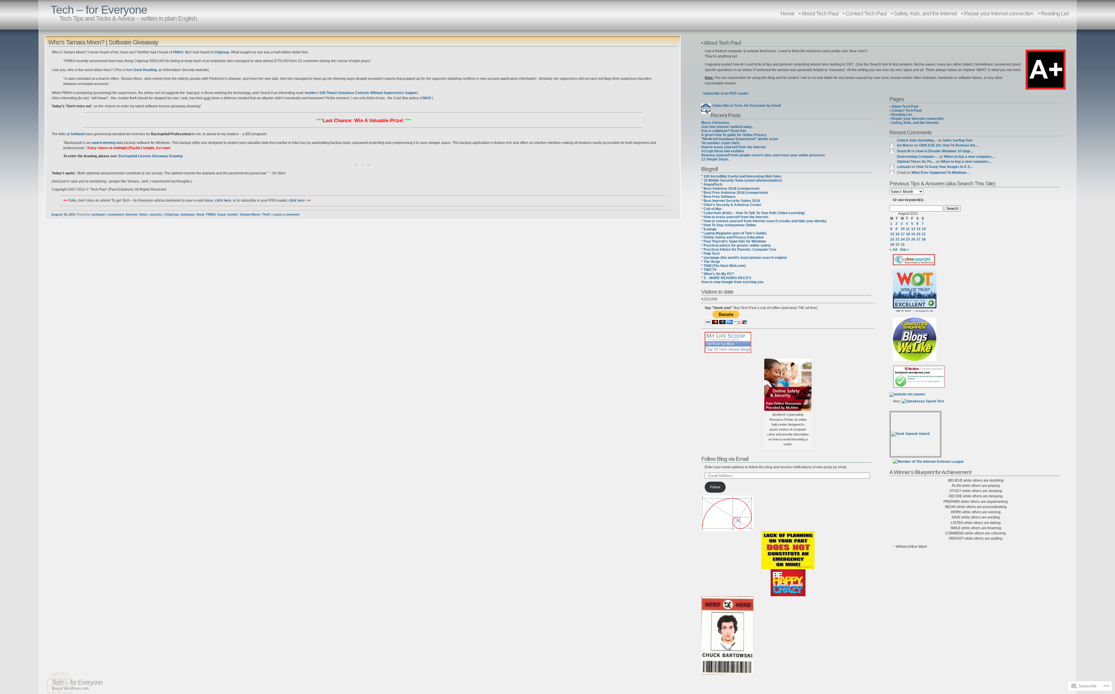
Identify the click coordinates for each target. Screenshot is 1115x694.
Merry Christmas (715, 123)
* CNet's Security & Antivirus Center (731, 205)
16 (897, 234)
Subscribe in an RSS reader (726, 93)
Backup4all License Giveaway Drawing (150, 156)
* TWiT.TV (709, 270)
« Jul (893, 249)
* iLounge (709, 229)
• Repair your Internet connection (997, 13)
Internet (132, 214)
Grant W (903, 151)
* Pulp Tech (710, 254)
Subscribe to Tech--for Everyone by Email (746, 106)
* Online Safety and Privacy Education (732, 237)
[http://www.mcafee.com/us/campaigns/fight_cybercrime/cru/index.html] (788, 384)
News (143, 214)
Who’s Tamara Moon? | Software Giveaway (103, 42)
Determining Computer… (917, 157)
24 (903, 239)
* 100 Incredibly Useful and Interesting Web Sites (741, 176)
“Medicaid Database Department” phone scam (739, 139)
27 (918, 239)
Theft (266, 214)
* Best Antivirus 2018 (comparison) (730, 189)
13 (918, 229)
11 (908, 229)
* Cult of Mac (711, 209)
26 (913, 239)
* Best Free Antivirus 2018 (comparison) (734, 193)
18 (908, 234)
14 (924, 229)
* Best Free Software (718, 197)
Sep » (904, 249)
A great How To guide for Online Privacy (734, 135)
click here (223, 200)
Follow (715, 487)
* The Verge (710, 262)
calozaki (904, 167)
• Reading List (1053, 13)
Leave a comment (286, 214)
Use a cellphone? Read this (723, 131)
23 (897, 239)
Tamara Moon (250, 214)
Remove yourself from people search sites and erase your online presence (763, 155)
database (188, 214)
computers (115, 214)
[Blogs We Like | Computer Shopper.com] (914, 360)
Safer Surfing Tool (957, 140)
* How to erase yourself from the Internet (734, 217)
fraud (221, 214)
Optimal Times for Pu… (916, 162)
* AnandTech (711, 184)
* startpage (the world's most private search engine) (744, 258)
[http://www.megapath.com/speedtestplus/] (923, 401)
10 (903, 229)
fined (200, 214)
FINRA (211, 214)
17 (903, 234)
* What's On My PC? (717, 274)
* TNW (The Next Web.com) (723, 266)
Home (787, 13)
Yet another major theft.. (721, 143)
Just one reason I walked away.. (727, 127)
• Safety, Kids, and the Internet (924, 13)
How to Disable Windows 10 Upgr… (945, 151)
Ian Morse (905, 145)
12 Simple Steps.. (715, 159)
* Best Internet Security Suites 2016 (730, 201)
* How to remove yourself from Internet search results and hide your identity (764, 221)
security (156, 214)
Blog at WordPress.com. (70, 688)
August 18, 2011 (63, 214)
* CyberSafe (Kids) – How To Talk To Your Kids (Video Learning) (753, 213)
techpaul (98, 214)
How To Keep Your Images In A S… (944, 167)
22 (892, 239)
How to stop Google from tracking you (732, 282)
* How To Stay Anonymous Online (728, 225)
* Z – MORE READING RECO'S (726, 278)
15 (892, 234)
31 (903, 245)
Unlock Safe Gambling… (917, 140)
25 (908, 239)
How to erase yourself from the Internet (733, 147)
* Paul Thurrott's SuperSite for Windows (733, 241)
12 (913, 229)
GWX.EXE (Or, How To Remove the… (949, 145)
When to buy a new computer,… (970, 157)
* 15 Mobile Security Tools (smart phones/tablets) (741, 180)
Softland (77, 134)
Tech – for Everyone (99, 9)
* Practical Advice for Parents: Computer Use (738, 249)
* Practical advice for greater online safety (736, 245)
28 (924, 239)
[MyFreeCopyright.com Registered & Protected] (914, 264)
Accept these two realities (722, 151)
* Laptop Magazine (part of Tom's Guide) (734, 233)
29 (892, 245)
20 (918, 234)
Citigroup (171, 214)
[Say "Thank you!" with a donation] (726, 323)
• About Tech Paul (818, 13)
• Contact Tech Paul (864, 13)
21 (924, 234)
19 (913, 234)
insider (232, 214)
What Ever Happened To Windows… (940, 173)
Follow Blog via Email (724, 459)
